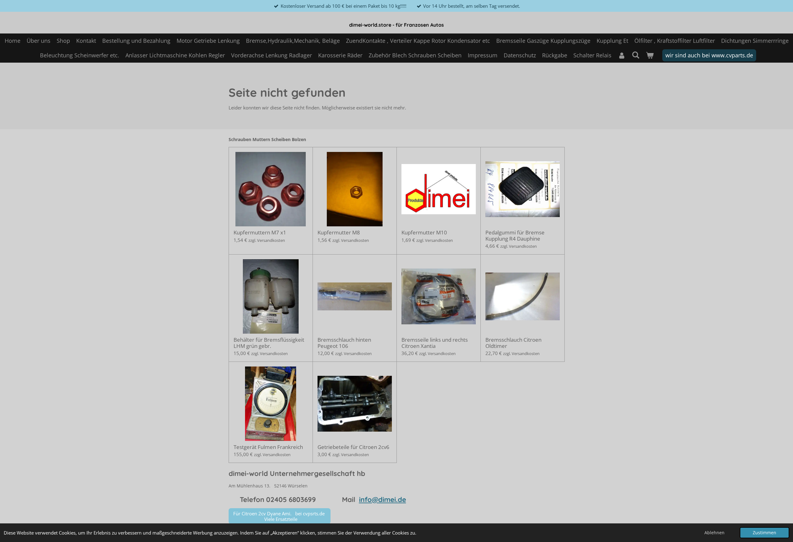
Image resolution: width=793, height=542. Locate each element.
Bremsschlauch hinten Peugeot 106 (344, 343)
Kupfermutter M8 (339, 232)
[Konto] (622, 55)
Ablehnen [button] (714, 532)
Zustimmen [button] (764, 532)
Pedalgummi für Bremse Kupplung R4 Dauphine (515, 235)
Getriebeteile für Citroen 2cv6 (353, 447)
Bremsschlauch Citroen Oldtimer (513, 343)
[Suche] (635, 55)
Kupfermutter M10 (424, 232)
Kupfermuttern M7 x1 (260, 232)
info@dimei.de (382, 499)
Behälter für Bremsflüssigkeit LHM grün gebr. (269, 343)
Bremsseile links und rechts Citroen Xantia (434, 343)
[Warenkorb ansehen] (650, 55)
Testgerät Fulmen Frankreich (268, 447)
